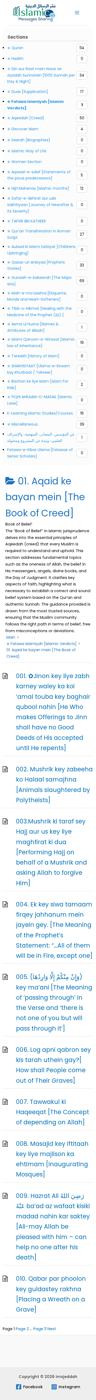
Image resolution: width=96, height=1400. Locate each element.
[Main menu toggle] (77, 12)
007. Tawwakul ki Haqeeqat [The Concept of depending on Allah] (52, 1112)
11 (39, 1328)
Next (51, 1328)
